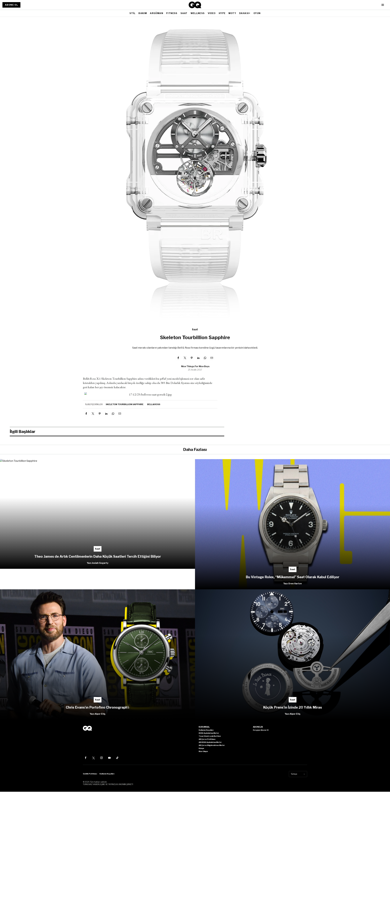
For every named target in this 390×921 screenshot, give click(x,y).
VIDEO (212, 13)
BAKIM (142, 13)
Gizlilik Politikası (90, 774)
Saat (195, 329)
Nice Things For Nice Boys (195, 366)
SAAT (184, 13)
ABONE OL (11, 5)
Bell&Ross (153, 404)
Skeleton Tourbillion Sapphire (125, 404)
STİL (132, 13)
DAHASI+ (244, 13)
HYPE (222, 13)
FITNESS (171, 13)
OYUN (257, 13)
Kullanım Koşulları (106, 774)
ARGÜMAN (156, 13)
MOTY (232, 13)
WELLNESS (198, 13)
